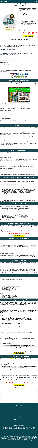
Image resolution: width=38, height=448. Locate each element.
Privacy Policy (14, 446)
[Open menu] (36, 1)
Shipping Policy (8, 446)
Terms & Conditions (25, 446)
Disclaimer (19, 446)
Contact (31, 446)
